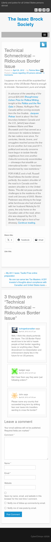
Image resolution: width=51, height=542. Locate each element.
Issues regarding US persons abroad (27, 73)
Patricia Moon (34, 70)
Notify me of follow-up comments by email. (26, 503)
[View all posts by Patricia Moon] (42, 70)
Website (8, 483)
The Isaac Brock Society (25, 21)
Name (7, 463)
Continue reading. (27, 222)
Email (7, 473)
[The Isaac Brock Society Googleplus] (36, 10)
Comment (9, 434)
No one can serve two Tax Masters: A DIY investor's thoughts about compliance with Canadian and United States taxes (28, 282)
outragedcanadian (27, 328)
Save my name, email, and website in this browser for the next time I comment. (23, 497)
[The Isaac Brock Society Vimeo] (44, 10)
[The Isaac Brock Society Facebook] (40, 10)
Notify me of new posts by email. (22, 508)
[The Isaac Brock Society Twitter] (48, 10)
